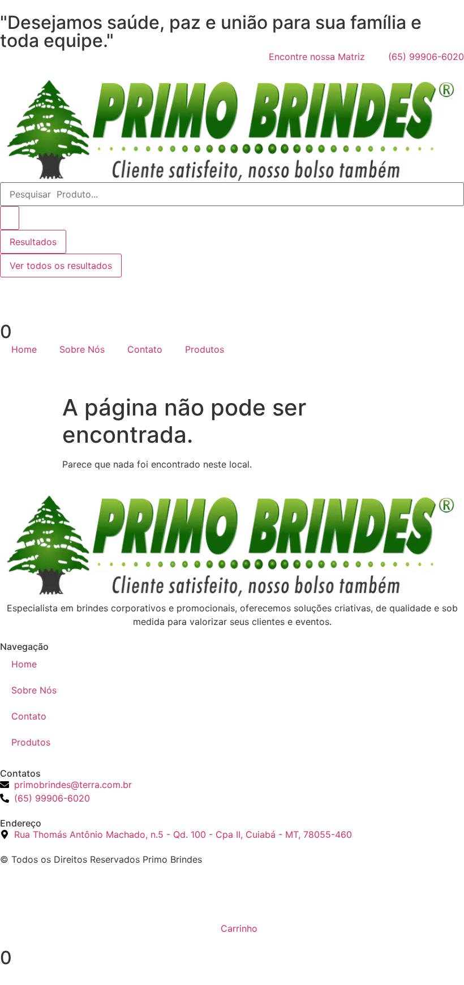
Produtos (204, 349)
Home (24, 349)
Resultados (33, 241)
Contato (144, 349)
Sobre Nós (82, 349)
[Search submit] (9, 218)
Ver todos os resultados (61, 265)
